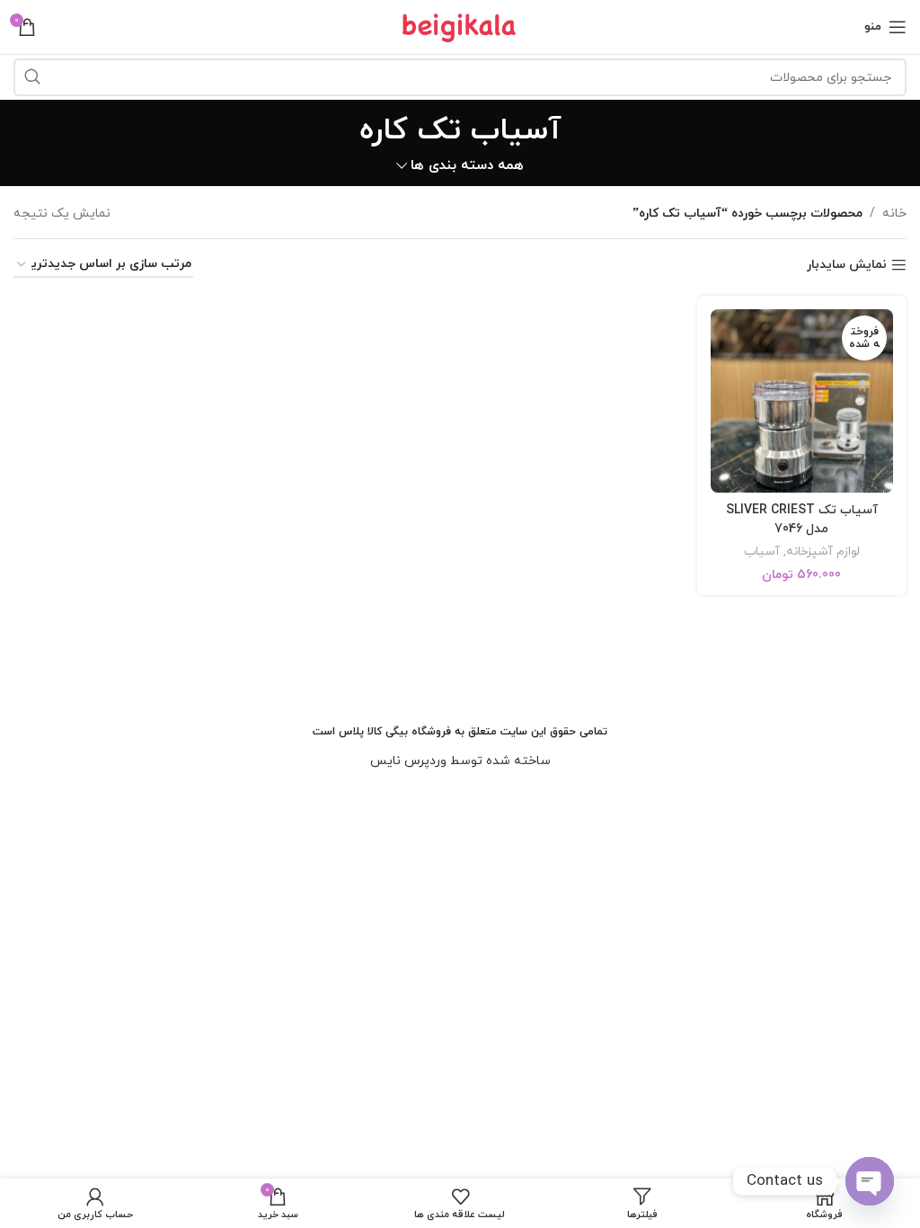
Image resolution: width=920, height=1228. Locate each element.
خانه (894, 213)
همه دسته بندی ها (467, 166)
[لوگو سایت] (460, 25)
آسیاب (762, 552)
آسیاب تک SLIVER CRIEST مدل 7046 (802, 520)
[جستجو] (32, 77)
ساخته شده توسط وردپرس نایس (460, 761)
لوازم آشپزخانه (823, 552)
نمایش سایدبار (847, 265)
